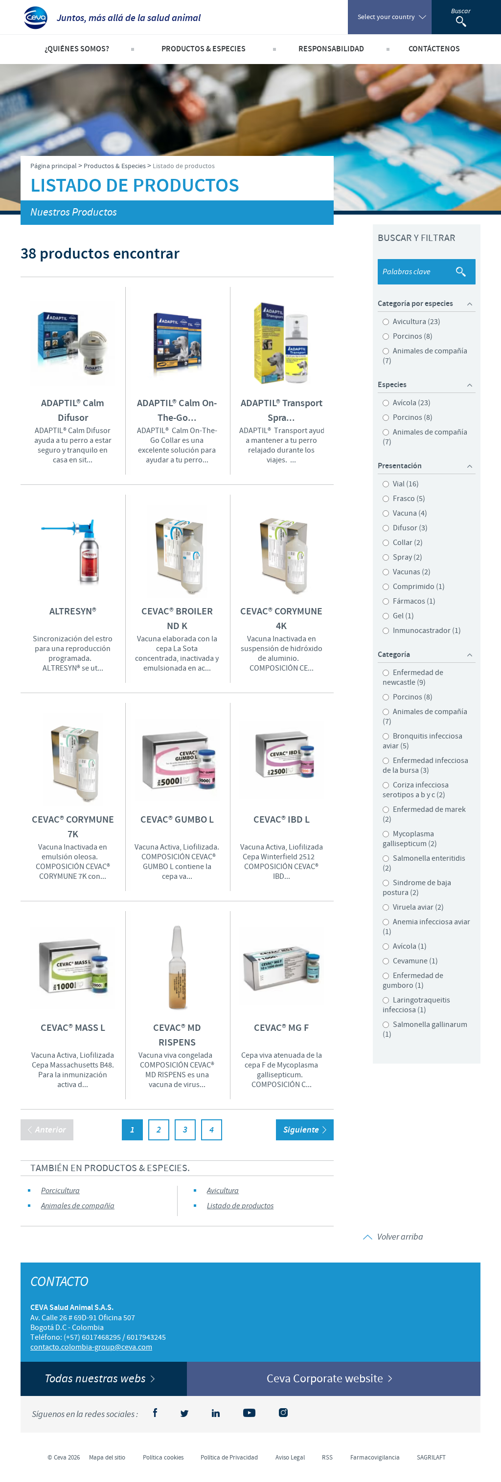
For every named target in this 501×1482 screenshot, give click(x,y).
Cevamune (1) (414, 961)
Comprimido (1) (418, 586)
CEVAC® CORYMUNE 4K (281, 619)
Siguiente (301, 1130)
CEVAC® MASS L (73, 1028)
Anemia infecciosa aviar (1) (426, 927)
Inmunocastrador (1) (426, 630)
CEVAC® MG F (281, 1028)
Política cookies (163, 1457)
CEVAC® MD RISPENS (177, 1035)
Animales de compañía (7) (425, 356)
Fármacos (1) (413, 601)
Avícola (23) (411, 403)
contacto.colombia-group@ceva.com (91, 1347)
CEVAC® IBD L (281, 820)
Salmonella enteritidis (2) (424, 863)
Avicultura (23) (415, 322)
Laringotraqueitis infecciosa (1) (416, 1005)
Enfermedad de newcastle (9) (413, 677)
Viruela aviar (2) (417, 907)
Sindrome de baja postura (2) (417, 887)
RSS (327, 1457)
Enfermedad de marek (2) (424, 814)
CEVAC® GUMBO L (177, 820)
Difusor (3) (409, 528)
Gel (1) (402, 616)
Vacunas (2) (411, 572)
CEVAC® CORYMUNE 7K (73, 827)
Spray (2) (406, 557)
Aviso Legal (290, 1457)
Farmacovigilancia (375, 1457)
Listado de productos (240, 1206)
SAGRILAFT (431, 1457)
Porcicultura (60, 1191)
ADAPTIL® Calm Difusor (72, 411)
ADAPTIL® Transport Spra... (281, 411)
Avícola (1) (409, 946)
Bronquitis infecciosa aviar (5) (422, 741)
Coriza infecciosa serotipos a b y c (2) (416, 790)
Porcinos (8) (412, 336)
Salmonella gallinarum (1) (425, 1029)
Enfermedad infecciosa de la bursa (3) (425, 765)
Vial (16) (405, 484)
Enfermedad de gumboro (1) (413, 980)
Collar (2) (407, 542)
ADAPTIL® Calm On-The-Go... (177, 411)
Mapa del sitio (107, 1457)
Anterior (50, 1130)
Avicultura (223, 1191)
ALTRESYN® (72, 611)
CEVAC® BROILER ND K (177, 619)
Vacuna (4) (409, 513)
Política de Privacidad (229, 1457)
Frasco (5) (408, 498)
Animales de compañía (77, 1206)
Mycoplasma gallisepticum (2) (410, 839)
